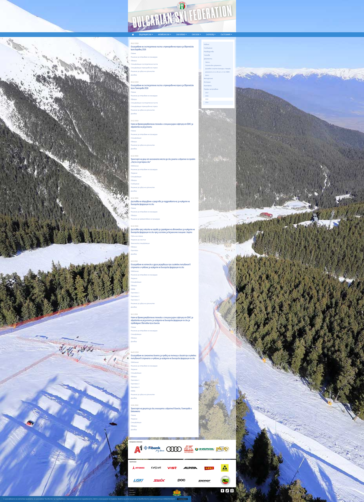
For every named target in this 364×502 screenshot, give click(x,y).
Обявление (135, 166)
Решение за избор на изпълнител (143, 71)
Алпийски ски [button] (163, 35)
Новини (206, 44)
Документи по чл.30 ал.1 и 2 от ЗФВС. (217, 72)
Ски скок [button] (195, 35)
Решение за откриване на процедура (144, 57)
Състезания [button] (225, 35)
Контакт (132, 492)
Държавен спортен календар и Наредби (218, 68)
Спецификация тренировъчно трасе (144, 68)
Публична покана (137, 236)
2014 (206, 102)
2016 (206, 96)
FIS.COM (132, 495)
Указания (134, 173)
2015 (206, 99)
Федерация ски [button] (145, 35)
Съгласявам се (182, 499)
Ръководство (209, 52)
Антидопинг (208, 78)
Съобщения (208, 48)
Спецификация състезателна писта (144, 64)
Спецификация (136, 138)
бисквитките (144, 499)
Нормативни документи (213, 65)
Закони (207, 62)
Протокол (134, 250)
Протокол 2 (135, 296)
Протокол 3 (135, 300)
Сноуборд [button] (210, 35)
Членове (207, 55)
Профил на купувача (211, 89)
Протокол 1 (135, 293)
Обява (133, 289)
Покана (133, 53)
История (207, 82)
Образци (134, 61)
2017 (206, 92)
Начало (131, 490)
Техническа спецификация (140, 243)
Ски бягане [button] (180, 35)
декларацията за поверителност (162, 499)
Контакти (208, 86)
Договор (134, 75)
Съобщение (135, 184)
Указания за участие (138, 240)
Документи (208, 59)
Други (207, 75)
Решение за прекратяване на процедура (145, 219)
